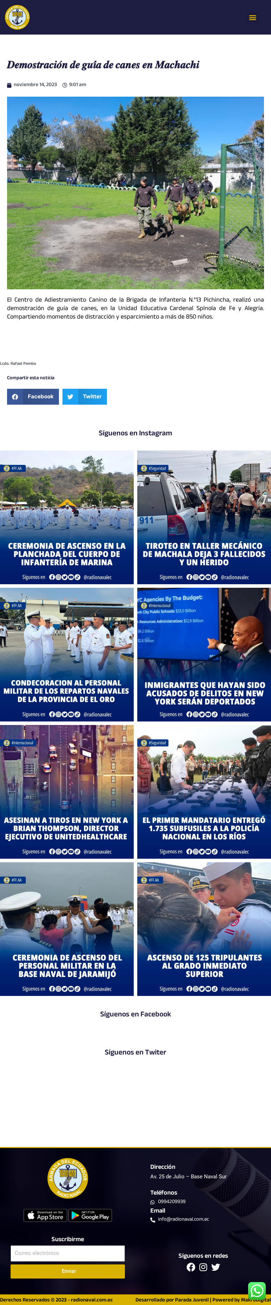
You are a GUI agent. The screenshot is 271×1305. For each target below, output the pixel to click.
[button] (253, 17)
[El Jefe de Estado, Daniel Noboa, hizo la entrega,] (204, 792)
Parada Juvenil (192, 1300)
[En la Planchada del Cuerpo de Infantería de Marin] (67, 517)
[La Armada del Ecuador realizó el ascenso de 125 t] (204, 929)
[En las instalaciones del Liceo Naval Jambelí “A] (67, 654)
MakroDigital (256, 1300)
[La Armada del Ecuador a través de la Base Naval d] (67, 929)
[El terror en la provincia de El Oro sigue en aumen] (204, 517)
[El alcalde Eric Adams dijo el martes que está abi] (204, 654)
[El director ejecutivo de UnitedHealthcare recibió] (67, 792)
